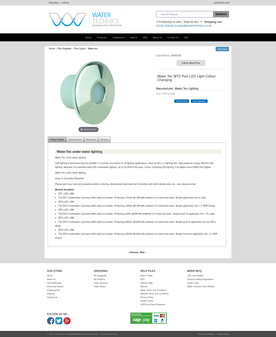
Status (65, 2)
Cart (186, 37)
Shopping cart (213, 21)
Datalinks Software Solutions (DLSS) (82, 334)
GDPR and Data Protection (152, 304)
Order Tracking (100, 282)
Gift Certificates (54, 282)
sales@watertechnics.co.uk (194, 25)
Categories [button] (118, 37)
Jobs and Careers (195, 275)
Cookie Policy (146, 300)
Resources (91, 139)
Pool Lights (79, 48)
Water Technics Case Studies (201, 286)
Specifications (75, 139)
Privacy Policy (147, 297)
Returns (144, 286)
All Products (99, 279)
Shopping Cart (222, 2)
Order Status (100, 286)
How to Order (146, 275)
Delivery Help (146, 282)
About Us (157, 37)
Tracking (53, 2)
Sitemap (51, 293)
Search (133, 37)
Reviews (104, 139)
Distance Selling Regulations (200, 279)
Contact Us (173, 37)
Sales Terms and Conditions (153, 290)
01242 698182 (165, 25)
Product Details (57, 139)
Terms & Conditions (206, 334)
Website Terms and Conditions (154, 293)
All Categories (100, 275)
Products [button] (101, 37)
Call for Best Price (191, 63)
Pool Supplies (64, 48)
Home (88, 37)
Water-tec (93, 48)
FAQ (145, 37)
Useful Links (193, 282)
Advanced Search (55, 286)
